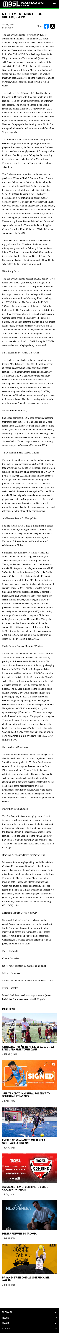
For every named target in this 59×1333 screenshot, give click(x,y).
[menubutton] (54, 4)
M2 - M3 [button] (6, 1328)
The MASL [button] (7, 1312)
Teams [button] (5, 1318)
